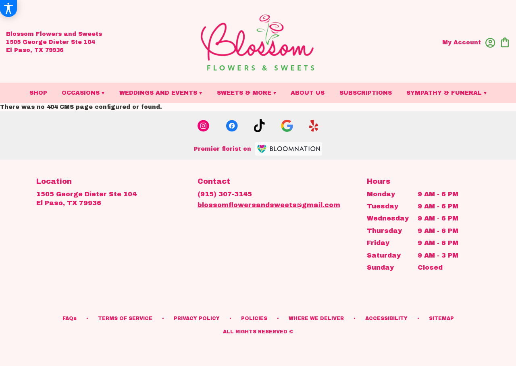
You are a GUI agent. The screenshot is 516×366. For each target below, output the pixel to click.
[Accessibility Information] (8, 8)
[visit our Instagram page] (203, 126)
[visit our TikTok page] (259, 125)
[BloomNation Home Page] (288, 149)
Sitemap (441, 318)
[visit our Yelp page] (314, 126)
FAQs (69, 318)
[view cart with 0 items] (505, 42)
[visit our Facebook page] (232, 126)
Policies (254, 318)
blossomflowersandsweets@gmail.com (269, 205)
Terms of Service (125, 318)
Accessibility (386, 318)
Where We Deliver (316, 318)
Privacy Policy (197, 318)
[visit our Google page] (287, 126)
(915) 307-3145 (225, 194)
